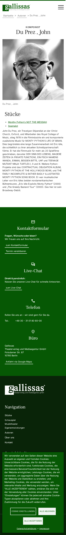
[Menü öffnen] (61, 7)
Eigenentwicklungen (15, 428)
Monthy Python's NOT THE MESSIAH (27, 122)
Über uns (9, 437)
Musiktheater (11, 424)
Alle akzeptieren (33, 521)
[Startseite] (17, 7)
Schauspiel (10, 420)
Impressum (44, 528)
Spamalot (13, 126)
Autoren (22, 15)
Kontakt (9, 442)
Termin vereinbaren (16, 251)
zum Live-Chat (13, 287)
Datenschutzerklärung (26, 528)
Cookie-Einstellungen (23, 511)
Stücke (8, 415)
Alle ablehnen (47, 511)
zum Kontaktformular (17, 245)
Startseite (8, 15)
